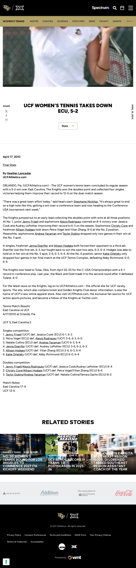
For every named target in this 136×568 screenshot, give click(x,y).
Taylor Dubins (71, 233)
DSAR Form (80, 535)
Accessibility (37, 541)
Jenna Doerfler (38, 245)
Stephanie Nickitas (86, 201)
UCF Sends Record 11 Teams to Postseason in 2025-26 (66, 464)
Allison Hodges (25, 229)
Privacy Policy (14, 535)
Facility (104, 21)
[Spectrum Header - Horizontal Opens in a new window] (101, 8)
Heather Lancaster (19, 173)
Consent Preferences (35, 535)
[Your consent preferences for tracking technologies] (6, 561)
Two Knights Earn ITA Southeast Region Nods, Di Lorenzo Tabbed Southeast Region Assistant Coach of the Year (113, 461)
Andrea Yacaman (45, 233)
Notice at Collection (17, 542)
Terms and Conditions (60, 535)
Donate (117, 21)
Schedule (62, 21)
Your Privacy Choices (100, 535)
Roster (34, 21)
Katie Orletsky (112, 253)
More (130, 21)
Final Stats (9, 165)
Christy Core (119, 225)
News (92, 21)
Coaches (47, 21)
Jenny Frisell (30, 221)
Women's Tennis (12, 452)
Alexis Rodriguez (70, 221)
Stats (70, 127)
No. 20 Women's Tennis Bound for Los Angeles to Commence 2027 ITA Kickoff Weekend (22, 463)
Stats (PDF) (78, 21)
